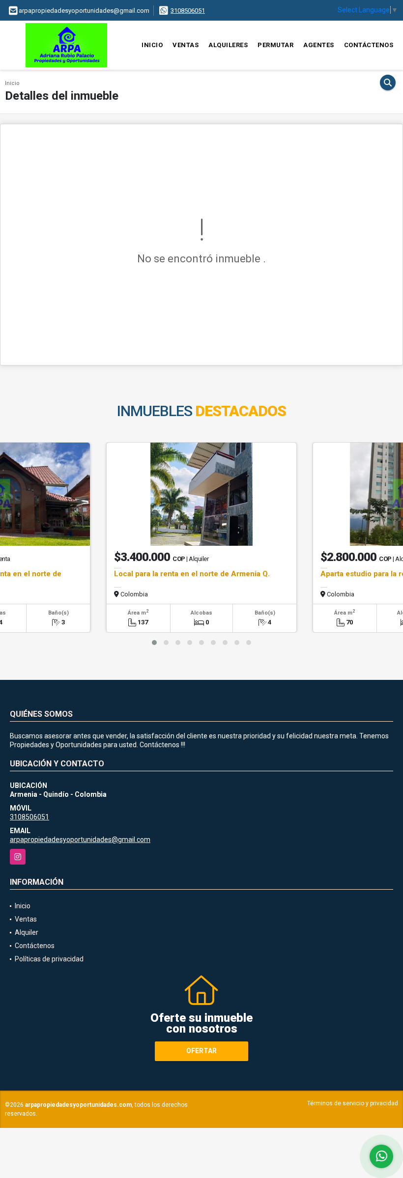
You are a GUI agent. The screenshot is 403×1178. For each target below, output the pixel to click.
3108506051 (188, 10)
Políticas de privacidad (49, 959)
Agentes (318, 45)
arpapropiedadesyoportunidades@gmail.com (80, 839)
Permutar (275, 45)
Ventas (186, 45)
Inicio (152, 45)
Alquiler (26, 932)
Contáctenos (369, 45)
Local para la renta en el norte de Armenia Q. (192, 573)
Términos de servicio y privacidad (352, 1103)
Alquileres (228, 45)
